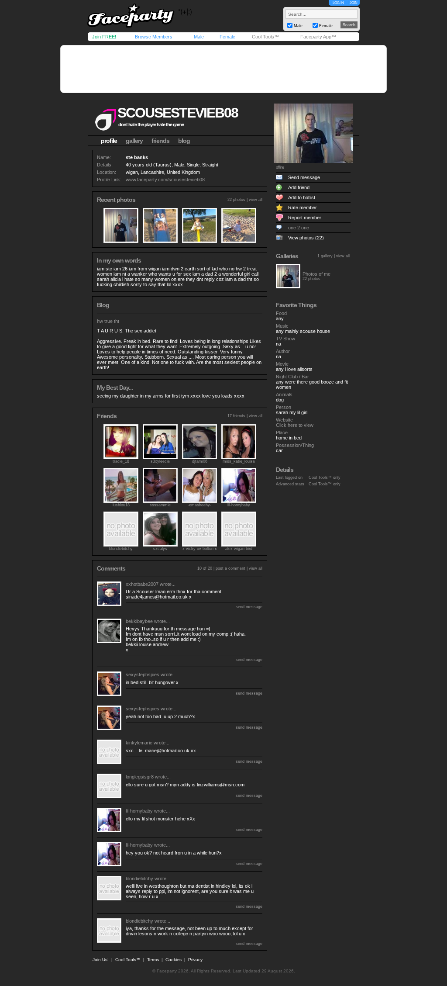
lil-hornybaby (238, 505)
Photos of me (316, 274)
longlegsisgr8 (140, 776)
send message (249, 607)
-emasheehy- (199, 505)
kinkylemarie (139, 742)
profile (109, 140)
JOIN (354, 3)
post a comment (230, 568)
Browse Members (153, 36)
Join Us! (101, 959)
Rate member (302, 207)
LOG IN (338, 3)
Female (227, 36)
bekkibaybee (139, 621)
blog (184, 140)
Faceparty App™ (318, 36)
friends (160, 140)
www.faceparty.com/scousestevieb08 (165, 179)
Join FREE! (104, 36)
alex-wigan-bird (238, 549)
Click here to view (294, 425)
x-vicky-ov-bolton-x (199, 549)
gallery (134, 140)
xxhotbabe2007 (142, 584)
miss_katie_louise (239, 461)
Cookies (173, 959)
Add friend (298, 187)
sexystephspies (142, 674)
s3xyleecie (160, 461)
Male (199, 36)
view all (255, 199)
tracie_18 (121, 461)
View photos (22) (306, 237)
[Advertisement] (223, 69)
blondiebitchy (121, 549)
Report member (304, 217)
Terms (153, 959)
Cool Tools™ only (324, 477)
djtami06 (199, 461)
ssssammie (160, 505)
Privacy (195, 959)
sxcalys (160, 549)
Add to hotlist (301, 197)
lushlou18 (121, 505)
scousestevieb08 (177, 113)
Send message (304, 177)
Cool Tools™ (265, 36)
